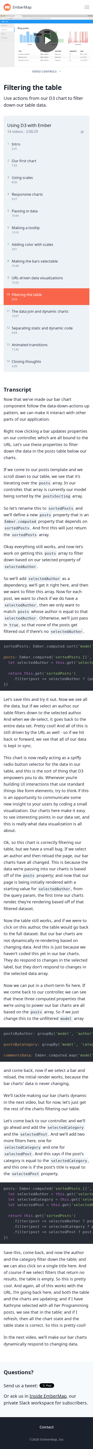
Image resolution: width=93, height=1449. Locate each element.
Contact (47, 1427)
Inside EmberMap (48, 1396)
